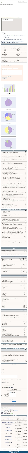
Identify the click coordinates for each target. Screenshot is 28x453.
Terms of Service (11, 387)
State (22, 416)
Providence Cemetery (8, 427)
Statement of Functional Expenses (7, 37)
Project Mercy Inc (8, 418)
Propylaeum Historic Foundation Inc (8, 424)
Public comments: (4, 69)
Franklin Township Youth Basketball (4, 411)
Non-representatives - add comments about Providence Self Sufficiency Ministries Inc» (9, 42)
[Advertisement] (14, 10)
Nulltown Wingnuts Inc (3, 407)
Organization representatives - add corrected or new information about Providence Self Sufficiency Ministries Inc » (12, 41)
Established (24, 416)
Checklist (5, 34)
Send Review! (14, 401)
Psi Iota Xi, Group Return (8, 445)
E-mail (16, 67)
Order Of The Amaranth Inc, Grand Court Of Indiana (5, 410)
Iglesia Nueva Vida (2, 412)
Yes (2, 380)
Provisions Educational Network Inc (8, 436)
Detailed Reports (4, 33)
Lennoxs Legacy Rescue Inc (3, 408)
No (4, 380)
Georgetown (18, 47)
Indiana (5, 4)
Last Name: (8, 67)
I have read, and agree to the (7, 387)
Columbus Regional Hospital (3, 409)
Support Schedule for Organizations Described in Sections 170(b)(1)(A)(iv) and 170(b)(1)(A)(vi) (13, 39)
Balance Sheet (5, 38)
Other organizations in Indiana (6, 40)
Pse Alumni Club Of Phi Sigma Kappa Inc (8, 439)
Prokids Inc (8, 421)
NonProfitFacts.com (2, 4)
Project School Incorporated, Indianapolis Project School (8, 419)
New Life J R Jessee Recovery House (4, 413)
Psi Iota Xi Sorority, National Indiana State (8, 442)
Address (18, 416)
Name (8, 416)
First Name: (2, 67)
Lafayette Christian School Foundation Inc (8, 430)
